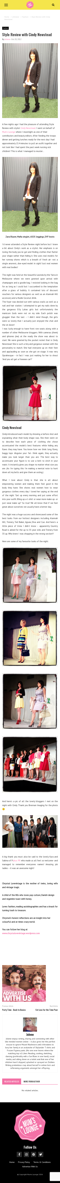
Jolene (7, 39)
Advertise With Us (30, 1166)
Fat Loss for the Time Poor (47, 1009)
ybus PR (16, 860)
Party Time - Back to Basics (14, 1009)
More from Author (32, 1081)
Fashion (5, 28)
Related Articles (11, 1081)
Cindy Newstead (28, 128)
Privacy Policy (24, 1162)
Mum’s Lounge (8, 131)
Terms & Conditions (42, 1162)
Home (12, 1162)
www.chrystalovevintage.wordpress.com (21, 933)
